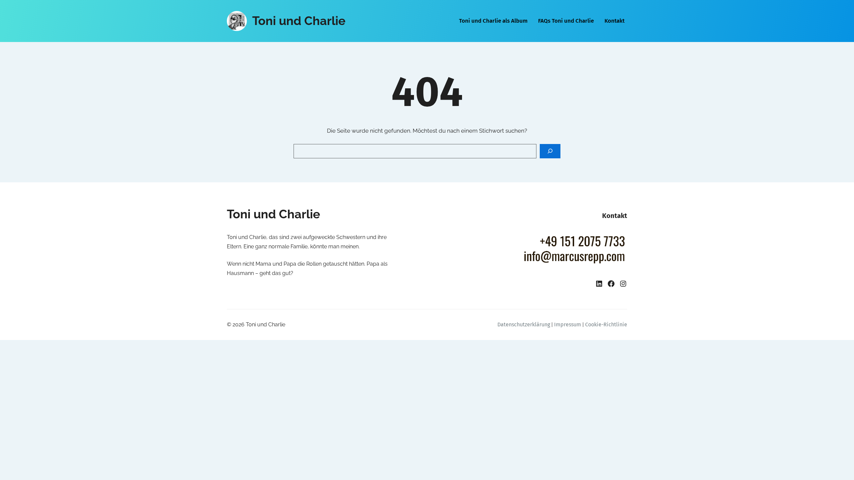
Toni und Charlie (299, 21)
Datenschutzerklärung (523, 324)
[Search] (550, 151)
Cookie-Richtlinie (606, 324)
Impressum (567, 324)
